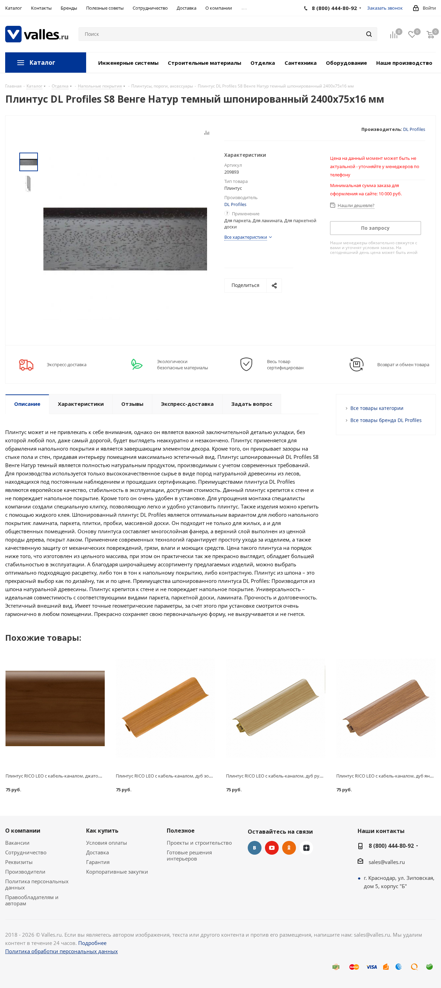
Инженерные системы (128, 62)
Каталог (42, 62)
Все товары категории (376, 408)
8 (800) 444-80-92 (391, 846)
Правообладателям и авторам (32, 900)
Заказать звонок (385, 8)
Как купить (102, 830)
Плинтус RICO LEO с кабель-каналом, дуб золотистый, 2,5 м (179, 776)
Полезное (181, 830)
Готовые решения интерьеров (189, 855)
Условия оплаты (106, 842)
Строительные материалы (204, 62)
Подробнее (92, 942)
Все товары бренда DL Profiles (386, 420)
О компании (22, 830)
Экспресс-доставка (66, 364)
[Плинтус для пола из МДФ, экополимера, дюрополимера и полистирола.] (55, 708)
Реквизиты (19, 861)
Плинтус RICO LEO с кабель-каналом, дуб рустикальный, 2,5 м (292, 776)
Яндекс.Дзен (306, 848)
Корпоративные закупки (117, 871)
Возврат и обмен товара (403, 364)
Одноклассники (289, 848)
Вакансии (17, 842)
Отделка (262, 62)
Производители (25, 871)
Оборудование (346, 62)
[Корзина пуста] (430, 34)
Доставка (97, 852)
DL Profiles (414, 129)
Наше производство (404, 62)
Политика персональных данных (37, 884)
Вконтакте (254, 848)
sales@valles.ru (387, 861)
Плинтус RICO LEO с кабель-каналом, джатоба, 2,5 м (61, 776)
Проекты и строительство (199, 842)
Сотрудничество (26, 852)
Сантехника (301, 62)
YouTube (272, 848)
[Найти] (369, 34)
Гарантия (98, 861)
